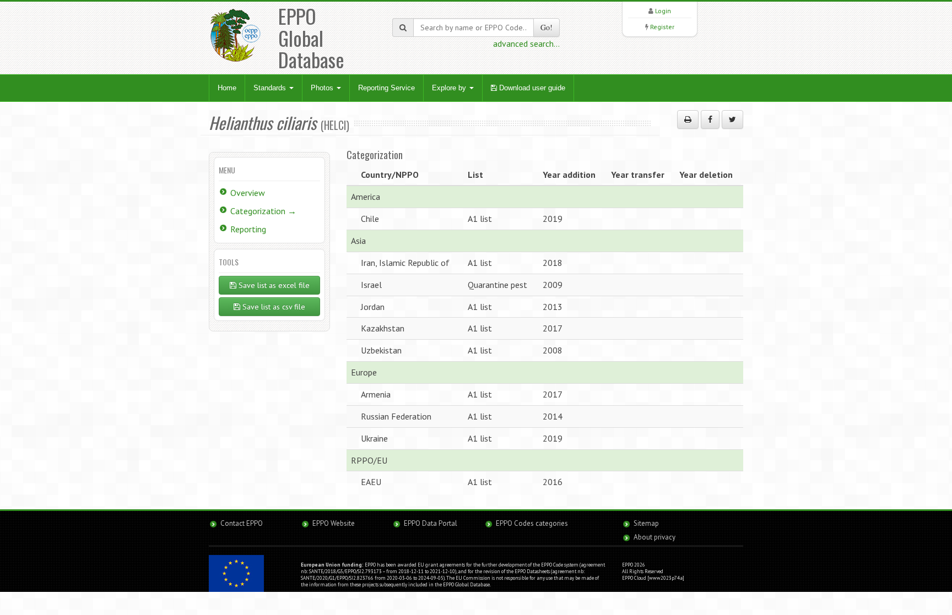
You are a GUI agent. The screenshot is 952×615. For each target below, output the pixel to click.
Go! (546, 27)
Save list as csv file (272, 307)
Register (662, 27)
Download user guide (531, 88)
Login (663, 11)
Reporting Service (386, 88)
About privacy (654, 537)
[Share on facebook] (710, 119)
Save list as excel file (273, 285)
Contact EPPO (241, 523)
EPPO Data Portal (430, 523)
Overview (247, 192)
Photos (323, 88)
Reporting (248, 229)
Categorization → (263, 210)
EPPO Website (333, 523)
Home (227, 88)
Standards (270, 88)
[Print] (688, 119)
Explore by (450, 88)
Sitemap (646, 523)
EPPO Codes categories (532, 523)
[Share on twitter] (732, 119)
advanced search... (526, 43)
